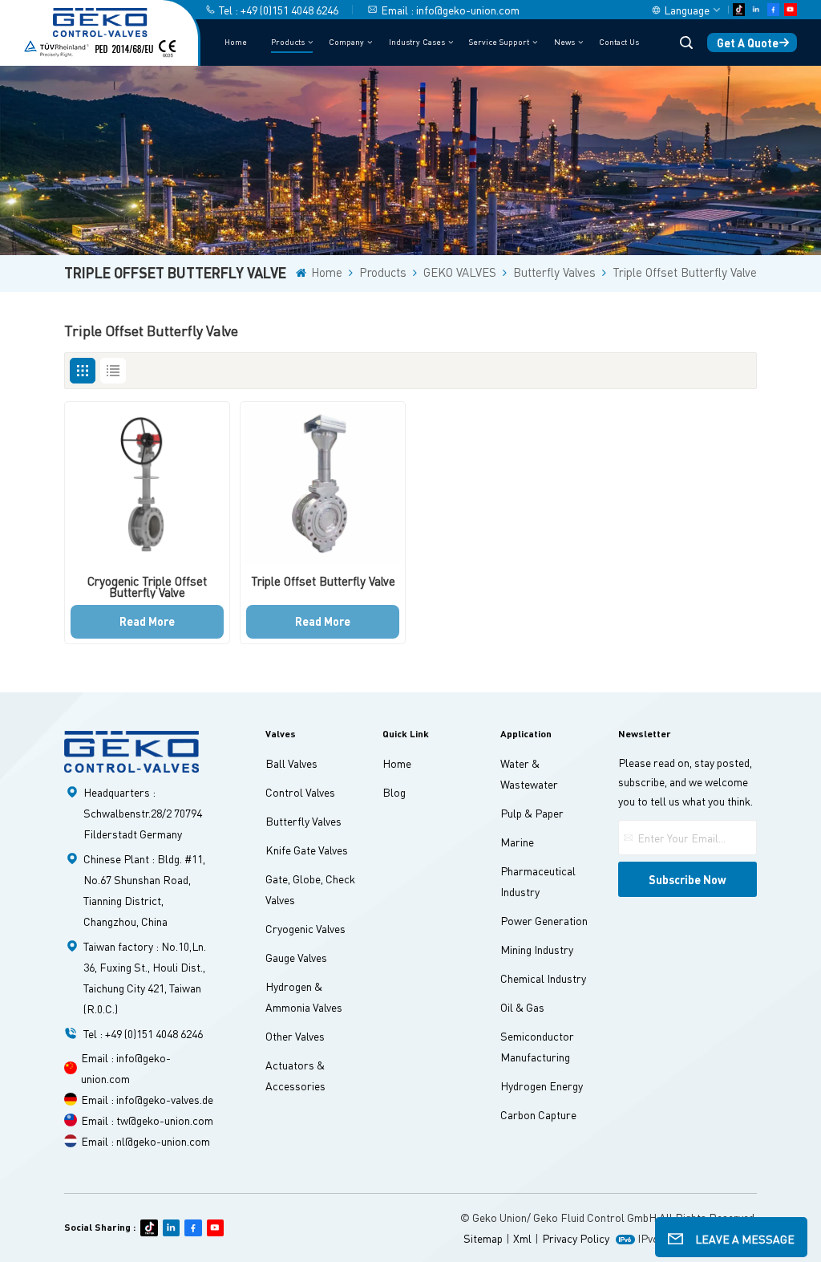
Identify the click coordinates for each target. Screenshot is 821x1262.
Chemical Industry (543, 978)
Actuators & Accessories (295, 1075)
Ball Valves (291, 763)
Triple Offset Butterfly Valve (685, 272)
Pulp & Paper (532, 812)
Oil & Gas (522, 1007)
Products (288, 41)
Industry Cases (417, 41)
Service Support (499, 41)
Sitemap (483, 1238)
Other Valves (295, 1036)
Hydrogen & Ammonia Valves (303, 996)
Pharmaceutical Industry (538, 881)
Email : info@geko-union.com (450, 9)
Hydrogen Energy (541, 1085)
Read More (147, 621)
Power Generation (544, 920)
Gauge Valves (296, 957)
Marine (517, 841)
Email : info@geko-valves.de (147, 1099)
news (564, 41)
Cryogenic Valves (305, 928)
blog (394, 792)
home (396, 763)
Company (346, 41)
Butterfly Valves (554, 272)
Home (235, 41)
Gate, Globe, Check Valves (310, 889)
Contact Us (619, 41)
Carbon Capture (538, 1114)
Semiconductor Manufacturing (537, 1046)
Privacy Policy (575, 1238)
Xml (522, 1238)
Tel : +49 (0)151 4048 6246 (278, 9)
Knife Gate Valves (306, 849)
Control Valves (300, 792)
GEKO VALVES (459, 272)
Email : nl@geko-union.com (145, 1141)
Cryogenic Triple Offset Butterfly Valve (147, 587)
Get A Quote (748, 42)
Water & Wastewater (529, 773)
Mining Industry (536, 949)
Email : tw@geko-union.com (147, 1120)
